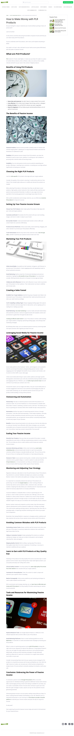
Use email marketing (20, 310)
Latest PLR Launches (35, 6)
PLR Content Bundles (58, 6)
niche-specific (14, 176)
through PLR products (26, 679)
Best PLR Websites (44, 6)
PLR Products (34, 732)
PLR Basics (50, 6)
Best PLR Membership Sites (32, 10)
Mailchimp (8, 640)
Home (7, 15)
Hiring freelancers (10, 462)
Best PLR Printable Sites (68, 6)
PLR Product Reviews (5, 6)
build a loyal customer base (34, 380)
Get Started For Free (68, 2)
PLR (7, 59)
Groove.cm (42, 732)
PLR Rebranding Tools (42, 10)
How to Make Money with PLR (24, 6)
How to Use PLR (14, 6)
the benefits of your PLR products (27, 276)
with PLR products (33, 646)
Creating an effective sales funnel (14, 318)
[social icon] (63, 724)
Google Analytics (24, 482)
